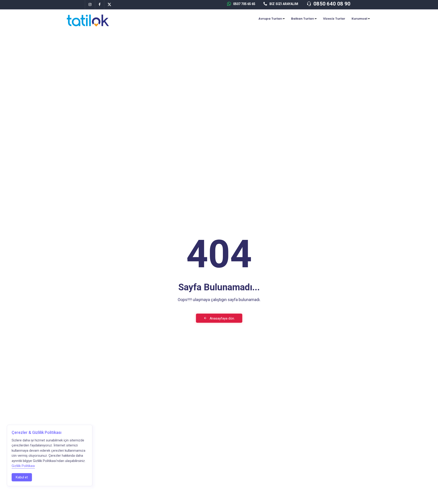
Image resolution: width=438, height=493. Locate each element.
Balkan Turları (303, 18)
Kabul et (22, 477)
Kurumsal (360, 18)
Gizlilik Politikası (23, 466)
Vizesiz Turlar (334, 18)
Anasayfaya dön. (222, 318)
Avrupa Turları (270, 18)
